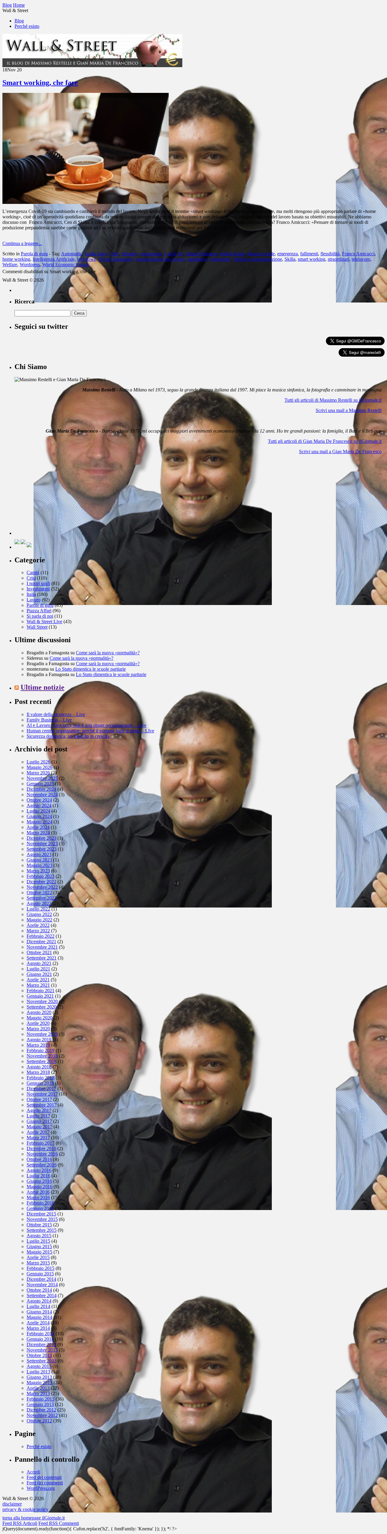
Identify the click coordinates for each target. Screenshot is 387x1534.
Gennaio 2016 (40, 1208)
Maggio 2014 (39, 1317)
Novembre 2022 (42, 887)
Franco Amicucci (358, 253)
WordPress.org (41, 1488)
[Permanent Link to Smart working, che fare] (85, 202)
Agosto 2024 (39, 805)
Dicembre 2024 (41, 789)
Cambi (33, 572)
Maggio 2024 (39, 821)
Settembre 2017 (42, 1104)
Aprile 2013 (38, 1388)
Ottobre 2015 (39, 1224)
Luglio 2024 (38, 810)
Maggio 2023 (39, 865)
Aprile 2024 (38, 827)
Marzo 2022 (38, 930)
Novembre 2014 (42, 1284)
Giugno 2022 (39, 914)
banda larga (96, 253)
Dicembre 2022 (41, 881)
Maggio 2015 (39, 1251)
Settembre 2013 (42, 1360)
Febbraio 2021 (40, 990)
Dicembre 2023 (41, 838)
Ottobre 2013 (39, 1355)
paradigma (197, 259)
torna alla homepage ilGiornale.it (33, 1517)
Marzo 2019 (38, 1045)
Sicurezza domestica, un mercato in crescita (68, 736)
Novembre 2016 (42, 1153)
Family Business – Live (49, 719)
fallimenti (309, 253)
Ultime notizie (42, 687)
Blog (19, 20)
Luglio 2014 (38, 1306)
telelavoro (361, 259)
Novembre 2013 (42, 1349)
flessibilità (330, 253)
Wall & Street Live (44, 621)
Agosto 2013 (39, 1366)
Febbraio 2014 (40, 1333)
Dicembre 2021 (41, 941)
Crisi (31, 578)
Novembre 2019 (42, 1034)
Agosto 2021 (39, 963)
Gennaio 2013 (40, 1404)
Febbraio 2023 (40, 876)
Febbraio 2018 (40, 1077)
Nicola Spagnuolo (116, 259)
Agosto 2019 (39, 1039)
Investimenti (38, 588)
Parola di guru (34, 253)
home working (16, 259)
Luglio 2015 (38, 1241)
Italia (31, 594)
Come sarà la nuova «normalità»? (108, 652)
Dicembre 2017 (41, 1088)
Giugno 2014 (39, 1311)
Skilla (290, 259)
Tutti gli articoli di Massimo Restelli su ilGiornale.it (333, 400)
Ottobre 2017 (39, 1099)
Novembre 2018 (42, 1055)
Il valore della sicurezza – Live (56, 714)
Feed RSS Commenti (58, 1523)
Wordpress (30, 264)
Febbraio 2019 (40, 1050)
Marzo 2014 (38, 1328)
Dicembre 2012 (41, 1409)
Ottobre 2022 (39, 892)
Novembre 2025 (42, 778)
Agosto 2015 (39, 1235)
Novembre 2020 (42, 1001)
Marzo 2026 (38, 772)
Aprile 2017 (38, 1132)
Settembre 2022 (42, 898)
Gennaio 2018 (40, 1083)
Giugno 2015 (39, 1246)
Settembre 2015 (42, 1230)
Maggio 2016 (39, 1186)
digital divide (232, 253)
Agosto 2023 (39, 854)
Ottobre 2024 (39, 800)
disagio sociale (261, 253)
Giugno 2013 (39, 1377)
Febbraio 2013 (40, 1399)
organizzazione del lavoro (159, 259)
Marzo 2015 (38, 1262)
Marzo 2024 (38, 832)
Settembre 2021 (42, 957)
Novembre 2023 (42, 843)
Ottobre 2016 (39, 1159)
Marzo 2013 (38, 1393)
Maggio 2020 (39, 1017)
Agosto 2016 (39, 1170)
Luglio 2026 (38, 761)
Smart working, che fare (40, 83)
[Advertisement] (60, 497)
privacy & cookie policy (25, 1509)
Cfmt (114, 253)
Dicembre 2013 (41, 1344)
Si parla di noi (40, 616)
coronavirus (151, 253)
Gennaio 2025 (40, 783)
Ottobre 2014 (39, 1290)
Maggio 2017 (39, 1126)
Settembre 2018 (42, 1061)
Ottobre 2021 (39, 952)
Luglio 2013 (38, 1371)
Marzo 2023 (38, 870)
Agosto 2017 (39, 1110)
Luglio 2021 (38, 968)
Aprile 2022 (38, 925)
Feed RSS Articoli (19, 1523)
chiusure (129, 253)
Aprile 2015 (38, 1257)
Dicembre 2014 (41, 1279)
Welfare (9, 264)
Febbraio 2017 (40, 1143)
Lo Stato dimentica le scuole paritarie (90, 669)
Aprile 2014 (38, 1322)
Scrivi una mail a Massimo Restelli (349, 410)
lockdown (86, 259)
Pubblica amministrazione (257, 259)
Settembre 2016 (42, 1164)
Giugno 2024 (39, 816)
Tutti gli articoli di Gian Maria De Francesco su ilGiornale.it (325, 441)
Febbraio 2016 (40, 1202)
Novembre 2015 (42, 1219)
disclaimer (12, 1503)
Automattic (71, 253)
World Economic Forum (65, 264)
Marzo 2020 (38, 1028)
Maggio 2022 (39, 919)
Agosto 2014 (39, 1300)
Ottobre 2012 (39, 1420)
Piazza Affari (39, 610)
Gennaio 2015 (40, 1273)
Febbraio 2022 (40, 936)
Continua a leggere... (22, 243)
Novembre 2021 (42, 947)
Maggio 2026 (39, 767)
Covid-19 (173, 253)
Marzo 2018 (38, 1072)
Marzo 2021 (38, 985)
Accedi (33, 1471)
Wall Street (37, 627)
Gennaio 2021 (40, 996)
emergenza (287, 253)
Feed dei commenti (45, 1482)
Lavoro (34, 599)
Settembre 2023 (42, 849)
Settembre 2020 (42, 1006)
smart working (311, 259)
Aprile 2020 (38, 1023)
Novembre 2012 (42, 1415)
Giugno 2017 (39, 1121)
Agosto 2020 (39, 1012)
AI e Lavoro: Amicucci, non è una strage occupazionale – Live (86, 725)
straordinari (338, 259)
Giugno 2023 (39, 859)
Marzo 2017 (38, 1137)
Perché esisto (27, 26)
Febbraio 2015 (40, 1268)
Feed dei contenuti (44, 1477)
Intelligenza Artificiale (54, 259)
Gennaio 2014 (40, 1339)
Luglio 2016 (38, 1175)
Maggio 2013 (39, 1382)
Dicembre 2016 (41, 1148)
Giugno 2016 (39, 1181)
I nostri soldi (38, 583)
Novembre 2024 (42, 794)
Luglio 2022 (38, 908)
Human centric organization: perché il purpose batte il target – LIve (90, 730)
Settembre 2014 (42, 1295)
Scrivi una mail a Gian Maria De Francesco (340, 451)
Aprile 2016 (38, 1192)
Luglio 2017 (38, 1115)
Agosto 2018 (39, 1066)
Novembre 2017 (42, 1094)
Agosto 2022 (39, 903)
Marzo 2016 (38, 1197)
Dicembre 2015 (41, 1213)
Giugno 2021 (39, 974)
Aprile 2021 (38, 979)
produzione (220, 259)
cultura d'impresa (201, 253)
